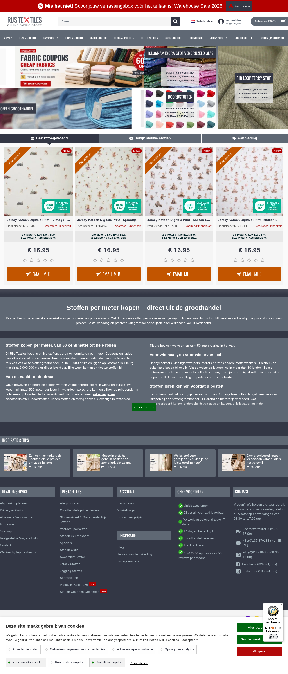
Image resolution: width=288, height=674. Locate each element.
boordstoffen (41, 399)
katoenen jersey (104, 394)
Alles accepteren (260, 627)
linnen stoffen (60, 399)
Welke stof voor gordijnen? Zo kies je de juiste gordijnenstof (191, 459)
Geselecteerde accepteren (260, 639)
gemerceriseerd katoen (166, 403)
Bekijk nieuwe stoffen (152, 138)
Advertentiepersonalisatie (135, 649)
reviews (183, 558)
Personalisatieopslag (70, 662)
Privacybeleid (139, 663)
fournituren (81, 353)
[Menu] (281, 606)
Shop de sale (242, 6)
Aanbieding (247, 138)
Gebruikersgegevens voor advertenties (77, 649)
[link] (7, 38)
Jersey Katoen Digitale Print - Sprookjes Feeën (109, 220)
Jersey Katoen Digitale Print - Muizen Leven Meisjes (249, 220)
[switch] (273, 636)
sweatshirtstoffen (18, 399)
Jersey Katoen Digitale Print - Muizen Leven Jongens (179, 220)
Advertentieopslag (25, 649)
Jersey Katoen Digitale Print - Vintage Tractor (38, 220)
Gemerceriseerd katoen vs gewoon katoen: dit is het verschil (264, 459)
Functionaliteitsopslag (28, 662)
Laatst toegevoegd (52, 138)
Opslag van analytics (179, 649)
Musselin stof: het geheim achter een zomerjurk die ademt (116, 459)
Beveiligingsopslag (109, 662)
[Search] (175, 21)
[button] (144, 407)
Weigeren (260, 651)
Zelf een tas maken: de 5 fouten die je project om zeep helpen (45, 459)
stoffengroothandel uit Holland (193, 399)
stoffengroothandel (45, 363)
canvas (90, 399)
